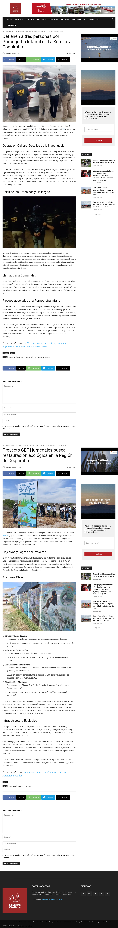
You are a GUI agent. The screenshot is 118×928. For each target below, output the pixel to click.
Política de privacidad (70, 922)
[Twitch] (101, 894)
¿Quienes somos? (84, 922)
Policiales (42, 19)
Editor (9, 53)
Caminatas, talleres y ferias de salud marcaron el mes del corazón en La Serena (104, 204)
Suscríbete (11, 25)
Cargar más (97, 214)
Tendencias (93, 19)
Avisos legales (78, 19)
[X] (107, 894)
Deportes (54, 19)
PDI (63, 129)
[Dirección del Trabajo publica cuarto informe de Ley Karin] (86, 163)
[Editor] (4, 53)
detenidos (20, 357)
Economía (22, 922)
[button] (112, 20)
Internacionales (33, 922)
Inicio (9, 19)
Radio (42, 922)
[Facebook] (83, 894)
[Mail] (95, 894)
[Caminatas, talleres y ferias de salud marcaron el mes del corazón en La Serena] (86, 204)
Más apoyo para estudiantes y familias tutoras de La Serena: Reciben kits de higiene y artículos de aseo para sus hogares (103, 175)
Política (30, 19)
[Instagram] (89, 894)
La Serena (29, 357)
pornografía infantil (44, 357)
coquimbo (12, 357)
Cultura (65, 19)
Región (18, 19)
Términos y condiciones (53, 922)
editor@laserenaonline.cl (52, 899)
